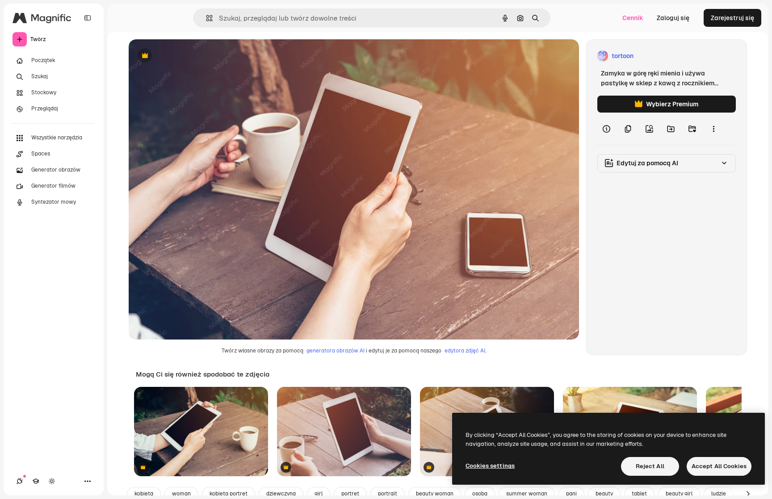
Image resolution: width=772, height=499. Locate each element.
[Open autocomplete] (205, 18)
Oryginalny (190, 56)
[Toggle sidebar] (87, 18)
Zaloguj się (673, 18)
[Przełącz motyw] (52, 481)
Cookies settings (490, 466)
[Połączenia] (20, 481)
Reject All (650, 466)
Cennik (632, 18)
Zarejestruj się (732, 18)
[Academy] (36, 481)
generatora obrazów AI (335, 350)
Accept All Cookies (719, 466)
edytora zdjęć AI (465, 350)
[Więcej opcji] (713, 129)
